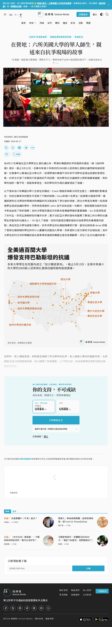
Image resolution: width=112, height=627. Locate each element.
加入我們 (87, 590)
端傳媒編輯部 (26, 458)
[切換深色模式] (100, 14)
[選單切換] (35, 23)
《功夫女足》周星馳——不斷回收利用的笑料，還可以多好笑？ (22, 538)
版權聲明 (75, 594)
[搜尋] (106, 14)
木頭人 (6, 522)
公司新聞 (87, 594)
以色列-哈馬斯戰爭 (38, 36)
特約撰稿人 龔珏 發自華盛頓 (16, 136)
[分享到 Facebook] (19, 147)
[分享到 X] (13, 147)
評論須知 (13, 492)
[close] (109, 5)
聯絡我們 (75, 590)
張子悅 (61, 525)
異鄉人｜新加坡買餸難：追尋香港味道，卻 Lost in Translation (75, 520)
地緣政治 (79, 36)
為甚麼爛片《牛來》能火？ (20, 518)
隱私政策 (39, 618)
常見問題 (63, 594)
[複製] (6, 147)
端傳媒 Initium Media (22, 618)
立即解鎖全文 (56, 420)
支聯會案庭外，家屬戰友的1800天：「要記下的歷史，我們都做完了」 (76, 538)
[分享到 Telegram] (26, 147)
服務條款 (49, 618)
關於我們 (63, 590)
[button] (31, 23)
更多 (14, 511)
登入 (46, 436)
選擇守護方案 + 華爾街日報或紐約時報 (51, 429)
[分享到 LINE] (32, 147)
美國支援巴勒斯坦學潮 (60, 36)
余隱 (60, 544)
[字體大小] (10, 14)
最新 (7, 511)
